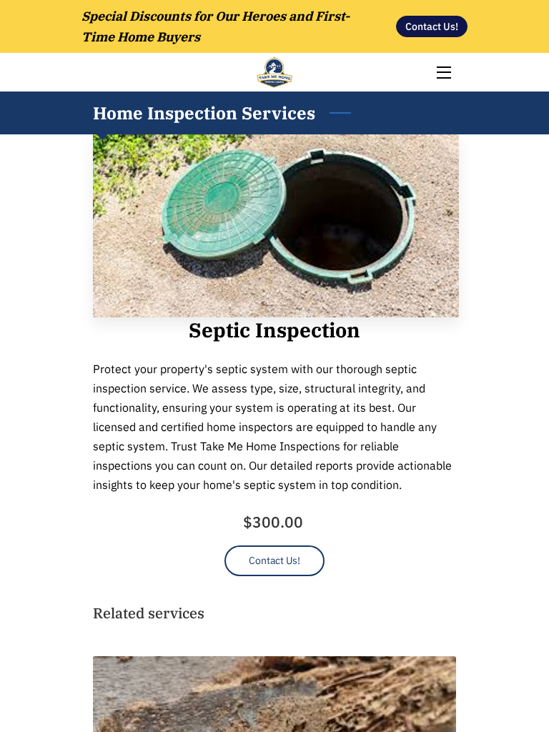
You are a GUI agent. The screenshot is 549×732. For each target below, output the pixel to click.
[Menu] (443, 72)
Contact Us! (275, 560)
